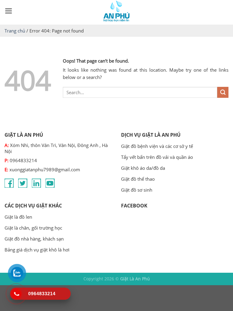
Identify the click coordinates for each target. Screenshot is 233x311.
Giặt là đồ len (18, 217)
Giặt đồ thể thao (138, 179)
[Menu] (9, 11)
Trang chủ (15, 31)
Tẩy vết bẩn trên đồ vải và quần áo (157, 157)
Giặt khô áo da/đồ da (143, 168)
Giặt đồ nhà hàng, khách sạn (34, 239)
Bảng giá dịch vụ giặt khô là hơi (37, 250)
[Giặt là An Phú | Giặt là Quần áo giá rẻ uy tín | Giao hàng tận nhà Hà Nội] (116, 11)
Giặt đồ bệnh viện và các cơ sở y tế (157, 146)
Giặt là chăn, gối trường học (33, 228)
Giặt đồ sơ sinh (136, 190)
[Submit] (222, 92)
